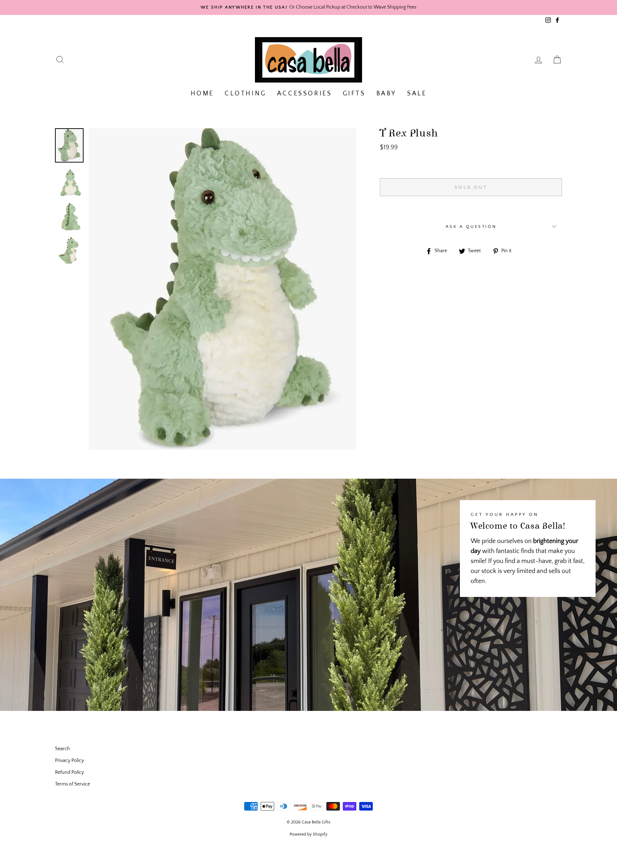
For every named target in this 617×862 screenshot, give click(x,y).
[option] (308, 7)
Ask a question (471, 226)
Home (202, 93)
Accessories (304, 93)
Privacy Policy (69, 760)
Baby (386, 93)
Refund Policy (69, 772)
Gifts (354, 93)
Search (62, 749)
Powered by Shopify (308, 834)
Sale (416, 93)
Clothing (245, 93)
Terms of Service (72, 784)
